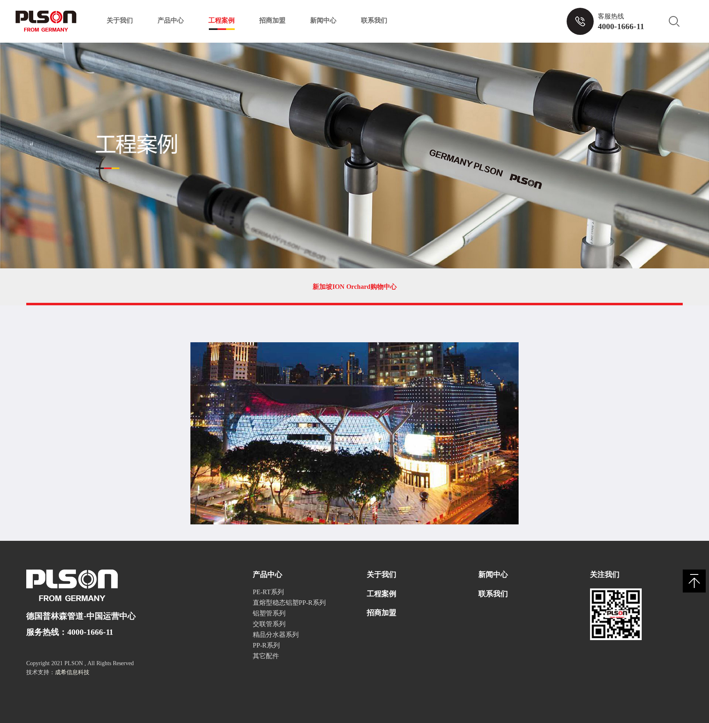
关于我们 (120, 20)
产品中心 (171, 20)
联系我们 (374, 20)
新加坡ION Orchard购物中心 (355, 286)
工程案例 (221, 20)
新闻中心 (323, 20)
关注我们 (605, 574)
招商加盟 (272, 20)
